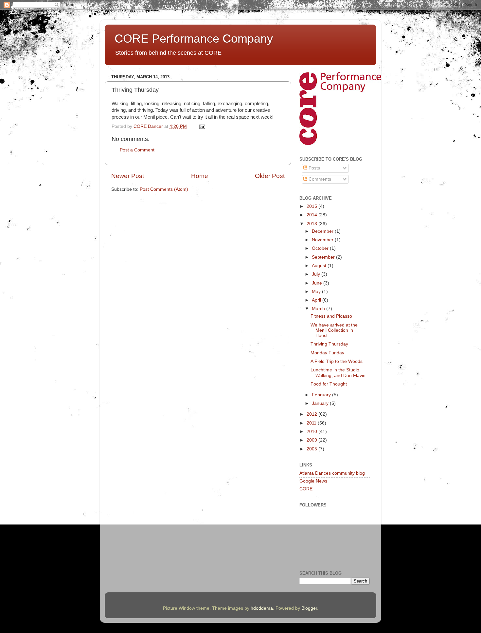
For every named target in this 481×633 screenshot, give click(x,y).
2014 (312, 214)
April (317, 300)
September (324, 257)
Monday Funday (327, 352)
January (321, 403)
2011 (312, 423)
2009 (312, 440)
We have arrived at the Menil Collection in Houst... (334, 330)
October (321, 248)
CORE (305, 488)
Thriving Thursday (329, 344)
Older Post (270, 175)
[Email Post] (201, 126)
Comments (319, 179)
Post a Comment (137, 150)
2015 (312, 206)
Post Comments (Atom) (164, 189)
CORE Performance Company (194, 38)
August (320, 265)
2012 (312, 414)
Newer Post (127, 175)
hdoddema (262, 608)
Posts (313, 168)
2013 (312, 223)
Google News (313, 481)
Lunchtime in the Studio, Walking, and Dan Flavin (338, 372)
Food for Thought (329, 384)
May (317, 291)
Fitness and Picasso (331, 316)
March (319, 308)
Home (199, 175)
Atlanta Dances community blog (332, 473)
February (322, 394)
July (316, 274)
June (317, 283)
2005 (312, 448)
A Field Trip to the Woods (337, 361)
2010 (312, 431)
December (323, 231)
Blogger (309, 608)
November (323, 239)
